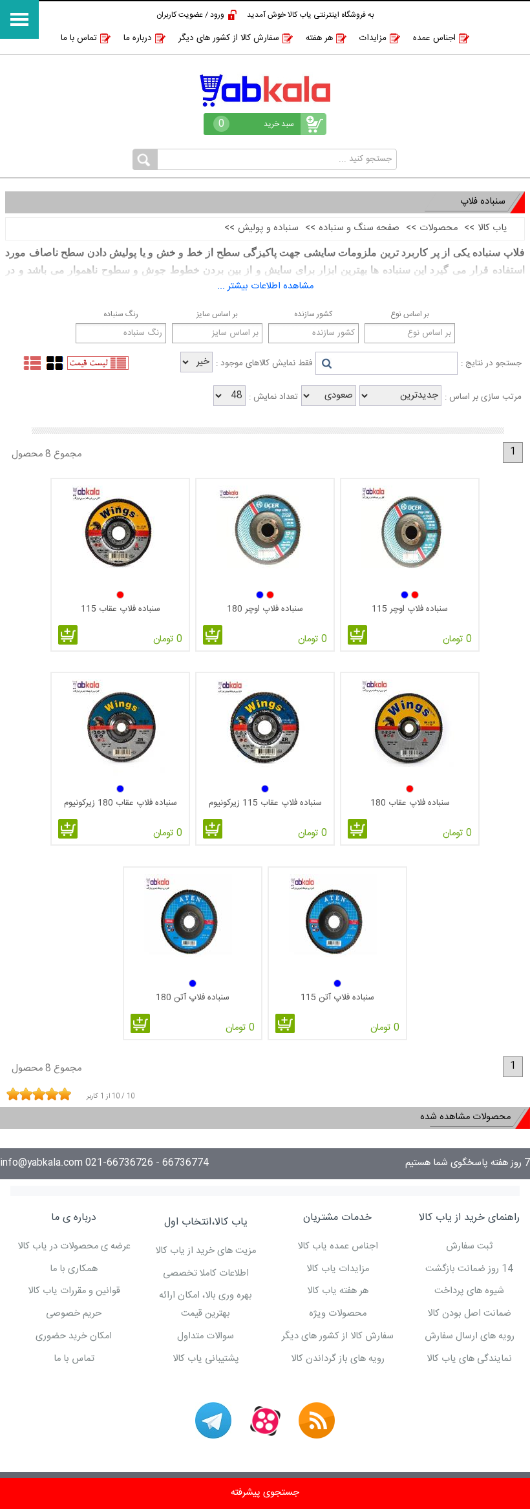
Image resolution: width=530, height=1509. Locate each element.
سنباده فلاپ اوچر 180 (265, 609)
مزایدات (373, 38)
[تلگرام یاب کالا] (213, 1420)
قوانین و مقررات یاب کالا (74, 1291)
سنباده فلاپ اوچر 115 (410, 609)
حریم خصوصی (73, 1314)
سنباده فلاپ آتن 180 (192, 997)
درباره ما (137, 38)
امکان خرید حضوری (74, 1336)
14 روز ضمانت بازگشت (469, 1269)
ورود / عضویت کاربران (190, 14)
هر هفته (319, 38)
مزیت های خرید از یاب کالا (205, 1251)
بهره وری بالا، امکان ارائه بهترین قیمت (205, 1305)
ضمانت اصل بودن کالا (469, 1314)
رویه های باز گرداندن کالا (338, 1359)
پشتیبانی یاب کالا (206, 1359)
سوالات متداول (205, 1336)
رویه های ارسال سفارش (469, 1336)
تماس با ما (79, 38)
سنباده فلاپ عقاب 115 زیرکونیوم (265, 803)
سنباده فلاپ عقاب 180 (410, 803)
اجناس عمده (434, 38)
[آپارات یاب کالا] (265, 1420)
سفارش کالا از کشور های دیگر (228, 38)
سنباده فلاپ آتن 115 (337, 997)
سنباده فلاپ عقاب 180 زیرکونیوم (120, 803)
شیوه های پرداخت (469, 1291)
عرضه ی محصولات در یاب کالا (74, 1246)
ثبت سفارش (469, 1246)
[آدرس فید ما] (317, 1420)
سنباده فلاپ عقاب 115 (120, 609)
